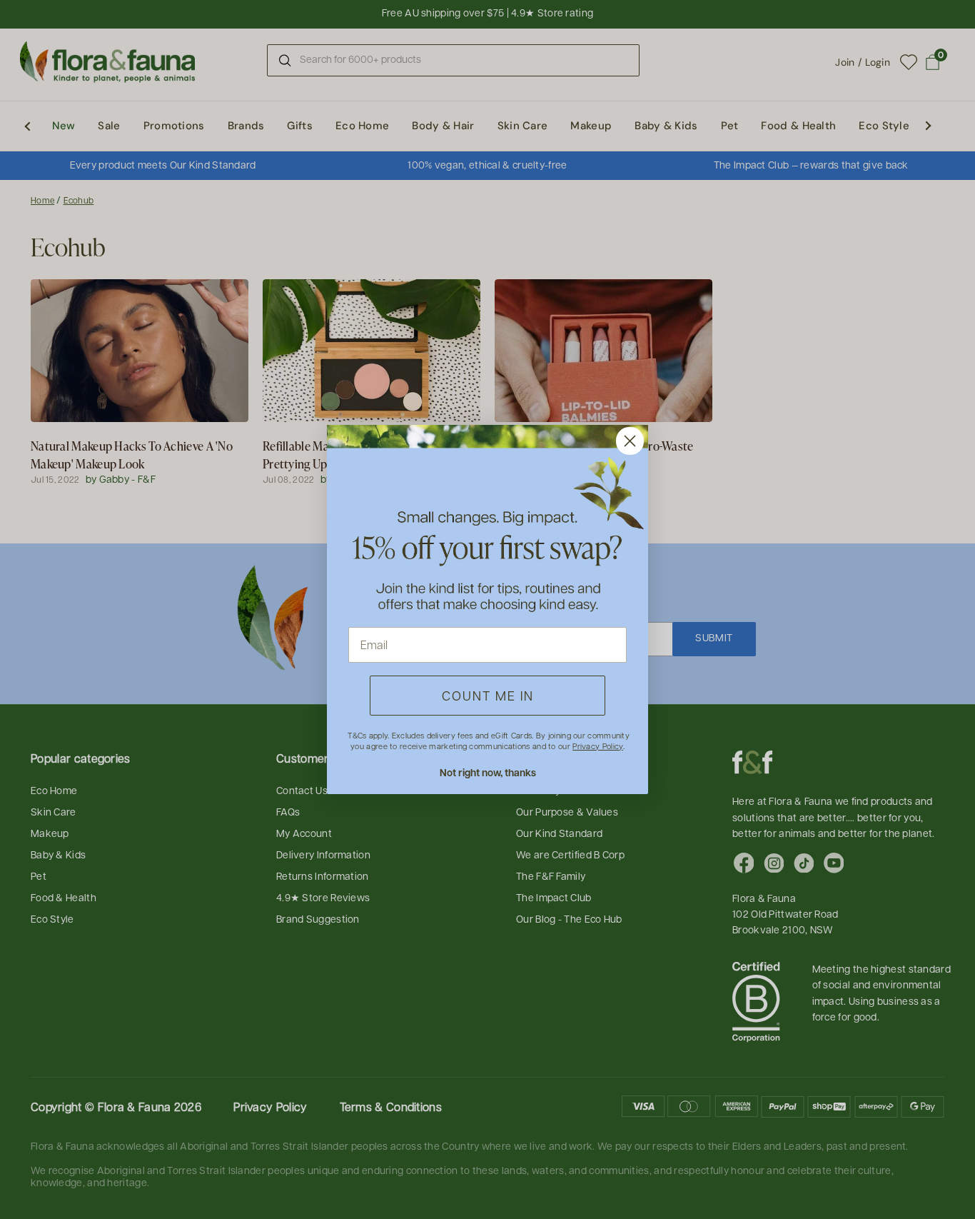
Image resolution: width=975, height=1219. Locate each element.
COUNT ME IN (488, 695)
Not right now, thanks (488, 772)
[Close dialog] (629, 440)
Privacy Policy (597, 746)
